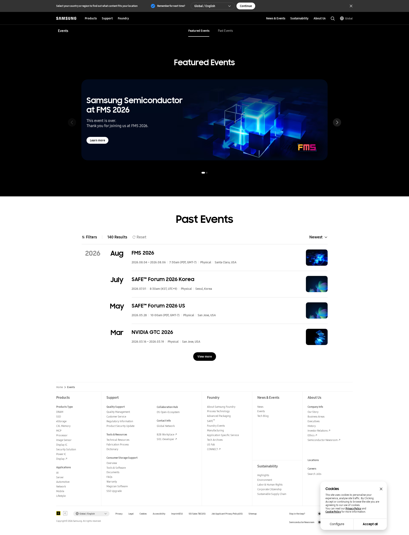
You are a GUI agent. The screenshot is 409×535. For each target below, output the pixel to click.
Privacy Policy (353, 508)
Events (261, 411)
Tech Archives (215, 440)
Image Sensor (64, 440)
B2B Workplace (165, 434)
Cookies (143, 513)
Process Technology (218, 411)
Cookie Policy (333, 511)
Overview (112, 463)
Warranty (112, 481)
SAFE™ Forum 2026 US (158, 305)
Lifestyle (61, 496)
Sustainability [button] (299, 18)
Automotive (62, 482)
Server (60, 477)
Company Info (315, 407)
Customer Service (116, 416)
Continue (246, 6)
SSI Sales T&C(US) (197, 513)
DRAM (59, 412)
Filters (91, 237)
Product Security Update (120, 426)
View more (204, 356)
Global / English (204, 6)
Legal (131, 513)
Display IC (61, 445)
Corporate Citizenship (269, 489)
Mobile (60, 491)
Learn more (97, 140)
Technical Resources (118, 440)
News (260, 407)
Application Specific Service (223, 435)
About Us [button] (319, 18)
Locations (313, 460)
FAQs (109, 477)
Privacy (118, 513)
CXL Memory (63, 426)
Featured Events (198, 31)
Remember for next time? (171, 6)
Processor (62, 435)
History (312, 426)
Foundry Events (216, 426)
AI (57, 472)
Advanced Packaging (219, 416)
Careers (312, 468)
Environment (264, 480)
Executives (314, 421)
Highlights (263, 475)
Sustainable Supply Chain (271, 494)
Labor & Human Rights (269, 484)
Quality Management (118, 412)
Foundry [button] (123, 18)
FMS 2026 (143, 252)
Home (59, 387)
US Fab (211, 444)
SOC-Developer (165, 439)
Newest (316, 237)
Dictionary (112, 449)
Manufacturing (215, 430)
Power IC (61, 454)
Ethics (311, 435)
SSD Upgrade (114, 491)
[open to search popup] (333, 18)
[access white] (65, 513)
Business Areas (316, 416)
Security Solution (66, 449)
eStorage (61, 421)
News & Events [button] (275, 18)
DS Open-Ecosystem (168, 412)
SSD (58, 416)
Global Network (166, 426)
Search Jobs (314, 474)
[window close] (381, 489)
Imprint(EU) (177, 513)
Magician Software (117, 486)
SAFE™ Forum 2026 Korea (163, 279)
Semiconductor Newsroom (323, 440)
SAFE (211, 421)
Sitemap (253, 513)
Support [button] (107, 18)
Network (61, 486)
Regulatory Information (120, 421)
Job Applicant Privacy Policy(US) (227, 513)
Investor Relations (318, 430)
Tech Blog (263, 416)
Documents (113, 472)
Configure (337, 524)
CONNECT (212, 449)
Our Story (313, 412)
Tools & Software (116, 468)
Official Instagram (319, 513)
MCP (58, 430)
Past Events (225, 31)
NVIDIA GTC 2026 (152, 332)
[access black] (58, 513)
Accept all (370, 524)
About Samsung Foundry (221, 407)
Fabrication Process (118, 444)
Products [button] (91, 18)
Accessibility (159, 513)
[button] (337, 122)
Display (60, 459)
